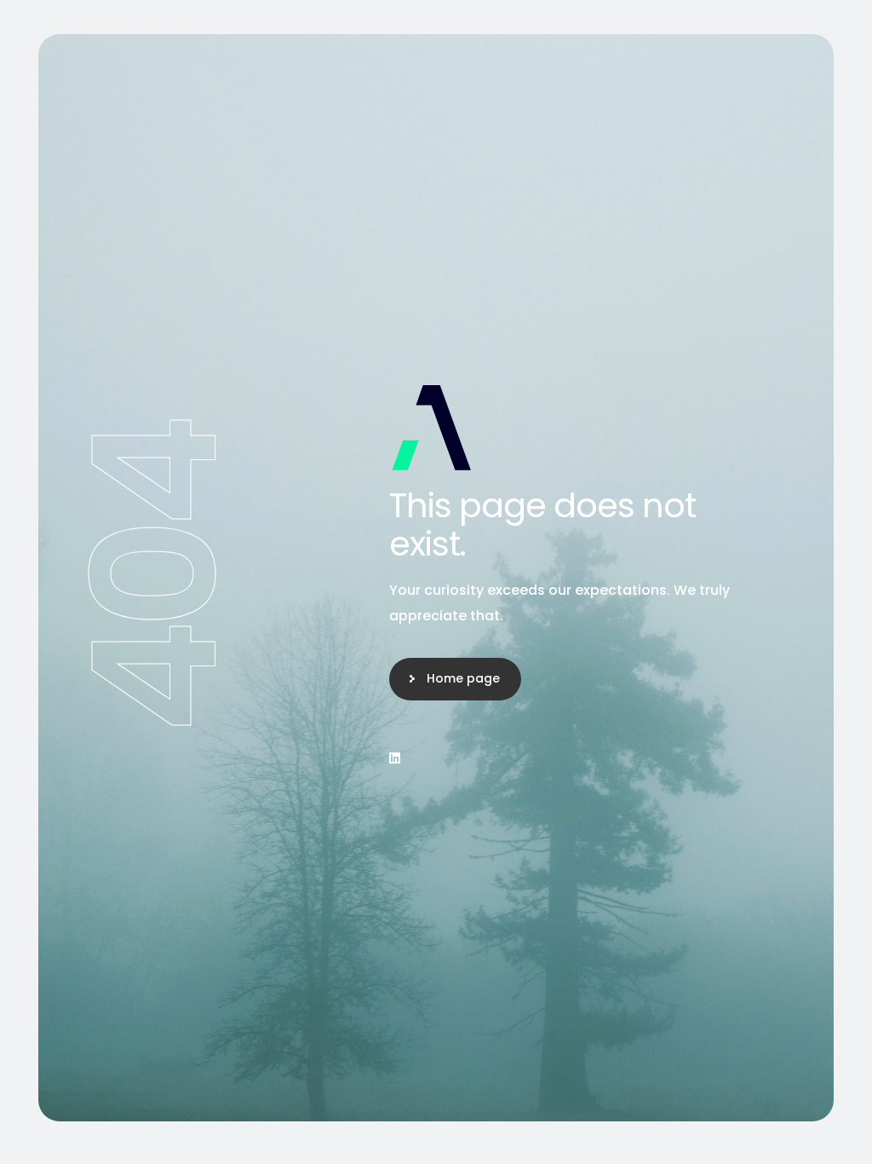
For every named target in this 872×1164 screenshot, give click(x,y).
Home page (463, 678)
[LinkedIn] (394, 758)
